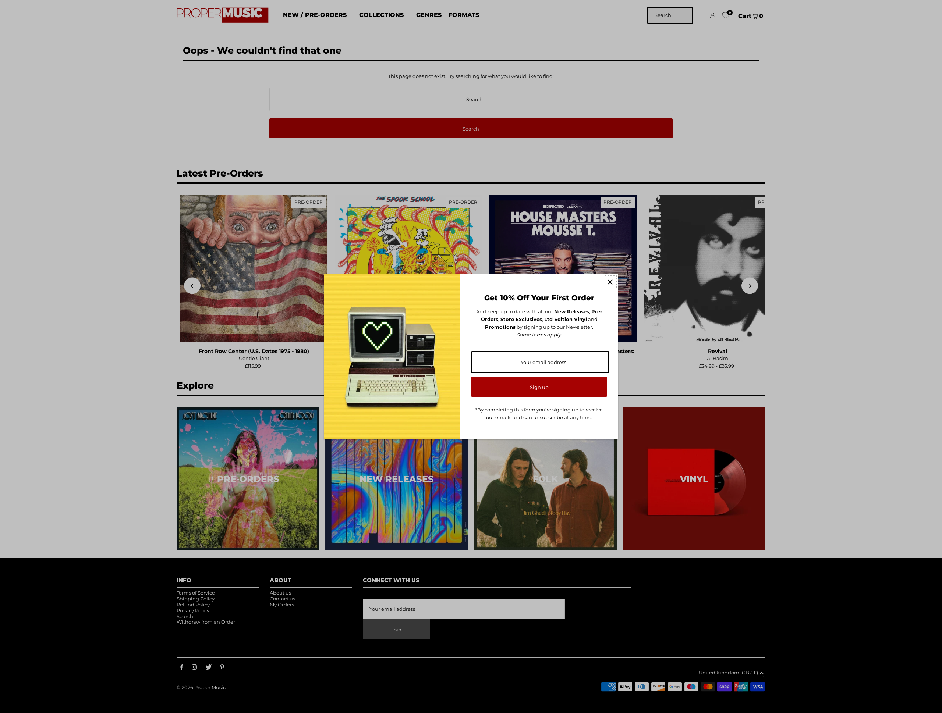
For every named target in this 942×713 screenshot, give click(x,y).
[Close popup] (609, 282)
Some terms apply (539, 335)
